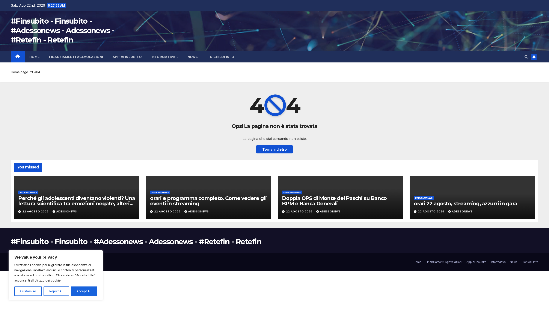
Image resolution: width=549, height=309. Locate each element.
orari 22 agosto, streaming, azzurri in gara (465, 203)
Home (34, 57)
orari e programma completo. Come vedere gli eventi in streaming (208, 201)
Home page (19, 72)
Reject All (56, 291)
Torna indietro (274, 149)
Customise (28, 291)
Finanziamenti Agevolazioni (76, 57)
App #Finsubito (127, 57)
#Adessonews (28, 192)
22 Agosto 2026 (36, 211)
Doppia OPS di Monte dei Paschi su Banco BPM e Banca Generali (334, 201)
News (193, 57)
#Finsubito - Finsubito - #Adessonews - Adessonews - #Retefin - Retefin (62, 30)
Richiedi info (222, 57)
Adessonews (66, 211)
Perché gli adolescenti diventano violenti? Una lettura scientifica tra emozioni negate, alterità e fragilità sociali (76, 203)
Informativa (163, 57)
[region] (56, 275)
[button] (526, 57)
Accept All (84, 291)
